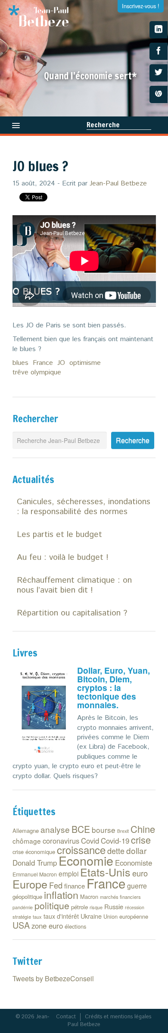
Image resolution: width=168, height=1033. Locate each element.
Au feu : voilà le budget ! (63, 557)
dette (115, 850)
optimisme (85, 363)
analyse (55, 829)
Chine (143, 828)
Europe (29, 884)
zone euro (47, 925)
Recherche (103, 124)
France (43, 363)
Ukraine (91, 915)
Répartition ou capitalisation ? (72, 613)
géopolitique (27, 896)
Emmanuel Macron (34, 874)
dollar (136, 850)
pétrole (79, 907)
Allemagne (25, 830)
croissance (81, 849)
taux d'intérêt (61, 916)
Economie (86, 860)
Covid (90, 840)
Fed (55, 885)
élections (75, 926)
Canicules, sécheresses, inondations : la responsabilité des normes (83, 507)
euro (140, 873)
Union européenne (125, 916)
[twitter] (158, 73)
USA (21, 925)
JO (61, 363)
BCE (81, 829)
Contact (66, 1017)
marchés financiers (120, 896)
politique (51, 905)
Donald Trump (34, 862)
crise (141, 839)
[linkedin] (158, 29)
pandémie (22, 907)
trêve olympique (36, 372)
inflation (61, 894)
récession (134, 907)
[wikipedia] (158, 94)
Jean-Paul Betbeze (118, 183)
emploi (68, 873)
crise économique (33, 852)
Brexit (123, 831)
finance (74, 885)
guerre (137, 886)
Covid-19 (115, 840)
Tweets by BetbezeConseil (53, 978)
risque (96, 907)
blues (20, 363)
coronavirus (61, 840)
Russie (113, 906)
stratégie (21, 916)
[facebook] (158, 51)
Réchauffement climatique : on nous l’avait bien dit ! (74, 585)
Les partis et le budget (59, 534)
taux (37, 916)
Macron (89, 896)
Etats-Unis (105, 871)
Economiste (133, 862)
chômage (26, 840)
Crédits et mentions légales (118, 1017)
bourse (103, 829)
